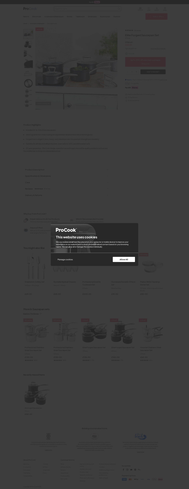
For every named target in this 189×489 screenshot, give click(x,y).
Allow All (124, 259)
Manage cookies (65, 259)
